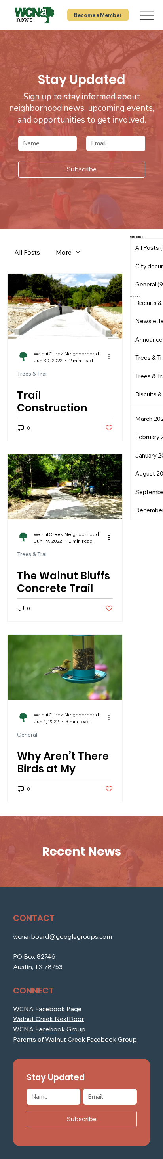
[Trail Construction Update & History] (65, 306)
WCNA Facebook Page (47, 1009)
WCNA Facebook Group (49, 1029)
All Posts (27, 252)
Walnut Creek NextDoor (48, 1019)
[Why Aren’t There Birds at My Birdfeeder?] (65, 667)
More (64, 252)
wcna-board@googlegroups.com (62, 936)
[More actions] (111, 356)
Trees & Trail (32, 373)
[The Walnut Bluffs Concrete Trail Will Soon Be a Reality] (65, 486)
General (27, 734)
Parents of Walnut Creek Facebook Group (75, 1039)
